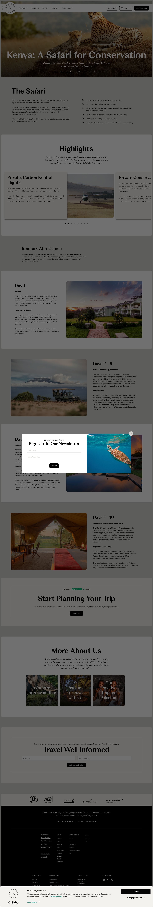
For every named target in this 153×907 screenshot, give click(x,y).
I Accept (136, 891)
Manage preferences (134, 898)
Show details (32, 902)
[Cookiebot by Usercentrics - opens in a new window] (13, 903)
